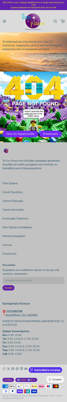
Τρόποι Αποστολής (13, 210)
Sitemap (7, 245)
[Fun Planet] (33, 21)
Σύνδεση (8, 380)
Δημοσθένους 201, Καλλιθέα (22, 315)
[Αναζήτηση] (54, 21)
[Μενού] (5, 21)
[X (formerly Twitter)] (8, 370)
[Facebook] (12, 370)
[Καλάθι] (61, 21)
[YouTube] (25, 370)
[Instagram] (4, 370)
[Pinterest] (17, 370)
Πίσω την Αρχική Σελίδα (20, 134)
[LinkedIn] (21, 370)
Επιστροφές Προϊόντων (15, 218)
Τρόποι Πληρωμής (12, 201)
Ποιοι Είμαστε (10, 183)
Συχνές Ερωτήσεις (12, 192)
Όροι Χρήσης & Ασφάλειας (17, 227)
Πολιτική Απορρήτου (13, 236)
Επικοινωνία (50, 134)
